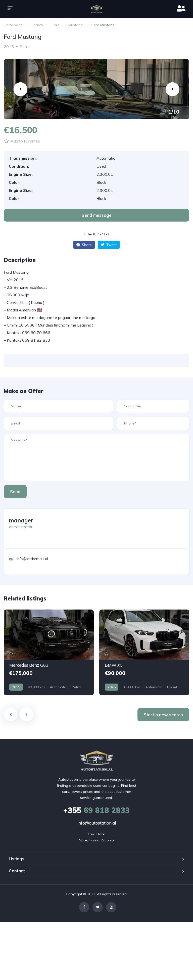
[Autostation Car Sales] (96, 9)
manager (21, 520)
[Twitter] (97, 907)
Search (37, 25)
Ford (56, 25)
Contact (17, 870)
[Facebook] (84, 907)
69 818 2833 (96, 810)
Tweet (111, 244)
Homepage (13, 25)
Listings (16, 858)
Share (86, 244)
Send (15, 491)
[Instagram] (111, 907)
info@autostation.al (96, 823)
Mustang (75, 25)
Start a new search (163, 714)
